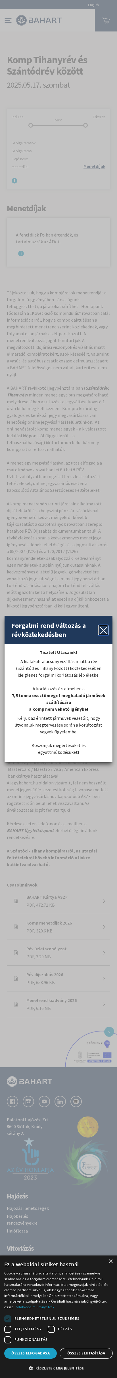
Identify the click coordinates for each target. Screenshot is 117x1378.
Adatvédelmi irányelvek (35, 1307)
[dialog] (58, 1316)
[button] (58, 1368)
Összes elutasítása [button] (86, 1353)
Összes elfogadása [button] (30, 1353)
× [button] (110, 1261)
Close (103, 630)
